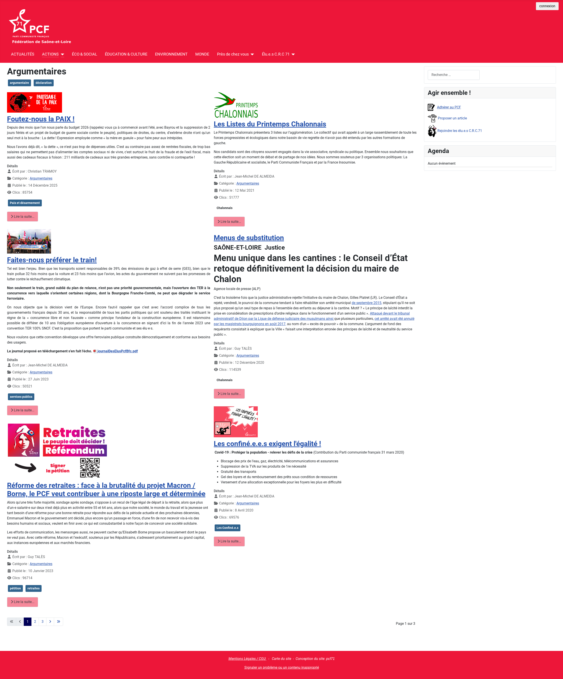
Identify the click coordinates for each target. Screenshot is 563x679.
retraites (33, 588)
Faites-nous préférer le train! (52, 260)
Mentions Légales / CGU (247, 659)
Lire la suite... (23, 216)
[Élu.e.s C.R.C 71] (292, 54)
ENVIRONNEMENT (171, 54)
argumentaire (19, 83)
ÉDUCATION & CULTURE (126, 54)
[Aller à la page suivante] (50, 622)
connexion (547, 6)
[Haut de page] (555, 670)
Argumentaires (41, 178)
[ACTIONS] (61, 54)
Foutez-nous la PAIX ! (41, 119)
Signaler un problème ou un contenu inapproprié (281, 667)
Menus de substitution (249, 238)
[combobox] (454, 75)
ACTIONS (50, 54)
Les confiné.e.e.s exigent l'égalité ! (267, 443)
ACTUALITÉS (22, 54)
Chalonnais (224, 208)
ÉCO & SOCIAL (84, 54)
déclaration (44, 83)
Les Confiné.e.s (227, 528)
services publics (21, 396)
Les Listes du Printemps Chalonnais (270, 124)
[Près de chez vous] (251, 54)
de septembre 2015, (367, 303)
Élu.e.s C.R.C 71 (276, 54)
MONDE (202, 54)
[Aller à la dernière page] (58, 622)
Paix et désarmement (25, 203)
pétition (15, 588)
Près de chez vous (233, 54)
